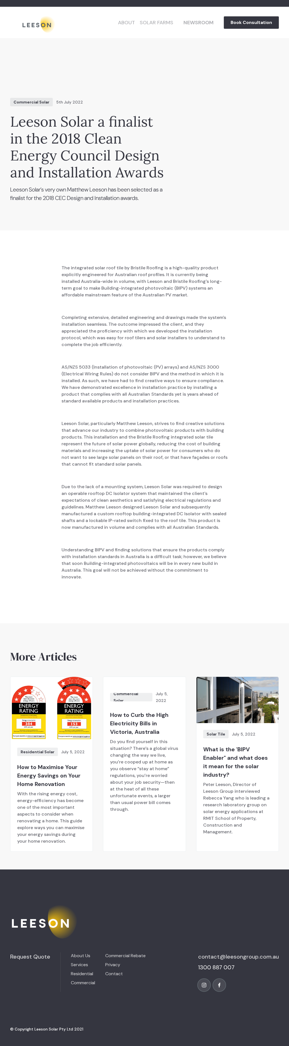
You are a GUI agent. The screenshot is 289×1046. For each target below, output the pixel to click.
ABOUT (126, 22)
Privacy (112, 965)
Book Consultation (251, 22)
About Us (80, 956)
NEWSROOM (198, 22)
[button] (156, 22)
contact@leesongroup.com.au (238, 956)
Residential (82, 974)
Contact (114, 974)
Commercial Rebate (125, 956)
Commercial (83, 983)
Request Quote (30, 956)
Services (79, 965)
